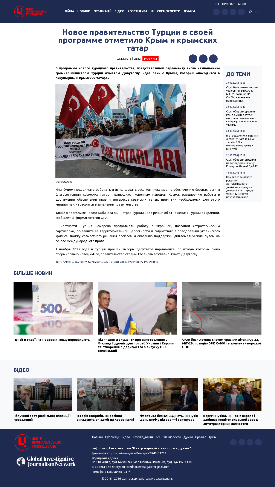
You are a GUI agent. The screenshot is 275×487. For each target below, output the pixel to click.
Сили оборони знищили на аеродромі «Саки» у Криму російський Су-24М (242, 163)
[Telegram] (213, 58)
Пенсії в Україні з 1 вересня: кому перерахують (52, 339)
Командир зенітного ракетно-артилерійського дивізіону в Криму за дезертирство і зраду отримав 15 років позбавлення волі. (240, 187)
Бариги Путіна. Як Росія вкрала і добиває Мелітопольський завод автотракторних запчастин (230, 420)
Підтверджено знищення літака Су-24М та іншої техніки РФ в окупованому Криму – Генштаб (242, 142)
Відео (119, 11)
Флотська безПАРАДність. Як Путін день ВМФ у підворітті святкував (169, 417)
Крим (91, 261)
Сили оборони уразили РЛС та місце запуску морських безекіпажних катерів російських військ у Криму (242, 118)
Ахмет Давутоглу (75, 261)
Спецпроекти (168, 11)
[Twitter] (203, 58)
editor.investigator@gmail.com (149, 467)
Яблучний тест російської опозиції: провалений (42, 417)
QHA (104, 218)
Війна (69, 11)
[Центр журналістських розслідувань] (30, 11)
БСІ (217, 4)
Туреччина (151, 261)
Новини (83, 11)
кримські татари (107, 261)
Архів (242, 4)
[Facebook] (193, 58)
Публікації (102, 11)
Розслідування (141, 11)
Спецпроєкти (172, 437)
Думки (189, 11)
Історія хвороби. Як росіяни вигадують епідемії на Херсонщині (105, 417)
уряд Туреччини (131, 261)
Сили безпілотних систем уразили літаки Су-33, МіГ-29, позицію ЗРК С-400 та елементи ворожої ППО (242, 94)
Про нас (228, 4)
